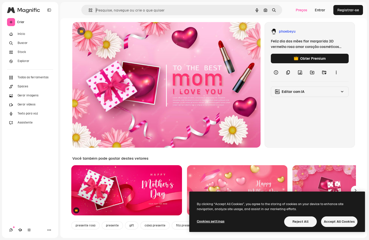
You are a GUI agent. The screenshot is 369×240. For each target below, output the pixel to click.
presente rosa (85, 225)
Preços (301, 10)
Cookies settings (210, 221)
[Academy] (20, 230)
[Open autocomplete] (88, 10)
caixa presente (155, 225)
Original (104, 31)
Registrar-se (348, 10)
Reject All (300, 221)
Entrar (320, 10)
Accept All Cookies (339, 221)
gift (131, 225)
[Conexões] (11, 230)
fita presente (185, 225)
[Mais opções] (336, 72)
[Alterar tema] (29, 230)
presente (112, 225)
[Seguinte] (355, 190)
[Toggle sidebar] (49, 10)
